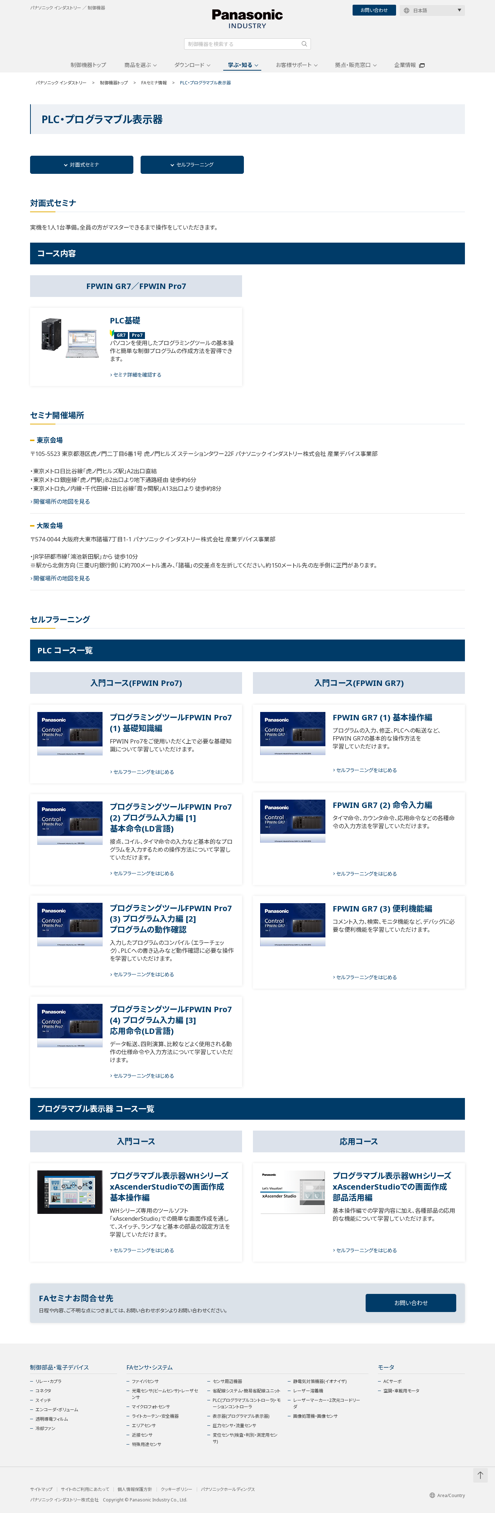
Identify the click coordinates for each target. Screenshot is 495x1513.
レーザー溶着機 (308, 1391)
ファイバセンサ (145, 1381)
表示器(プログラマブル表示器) (241, 1416)
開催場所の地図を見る (61, 502)
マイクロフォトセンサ (151, 1407)
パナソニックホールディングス (228, 1489)
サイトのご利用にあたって (85, 1489)
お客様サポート (294, 64)
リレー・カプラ (48, 1381)
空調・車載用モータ (401, 1391)
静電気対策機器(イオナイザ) (319, 1381)
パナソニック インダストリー (61, 83)
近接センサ (142, 1435)
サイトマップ (41, 1489)
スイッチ (43, 1400)
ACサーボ (392, 1381)
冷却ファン (45, 1428)
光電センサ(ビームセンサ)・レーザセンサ (165, 1394)
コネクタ (43, 1391)
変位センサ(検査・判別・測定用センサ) (245, 1438)
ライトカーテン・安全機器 (155, 1416)
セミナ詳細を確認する (137, 374)
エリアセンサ (144, 1425)
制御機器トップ (88, 64)
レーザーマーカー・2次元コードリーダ (326, 1403)
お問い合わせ (374, 10)
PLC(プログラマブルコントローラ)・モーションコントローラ (246, 1403)
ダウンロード (189, 64)
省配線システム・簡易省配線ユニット (246, 1391)
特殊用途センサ (146, 1444)
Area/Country (451, 1495)
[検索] (304, 44)
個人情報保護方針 (134, 1489)
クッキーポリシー (176, 1489)
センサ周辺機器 (227, 1381)
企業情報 (405, 64)
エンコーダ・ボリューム (57, 1410)
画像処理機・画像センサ (315, 1416)
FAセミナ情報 (154, 83)
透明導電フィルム (52, 1419)
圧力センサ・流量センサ (234, 1425)
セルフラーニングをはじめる (143, 771)
